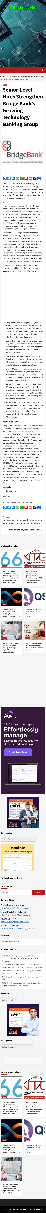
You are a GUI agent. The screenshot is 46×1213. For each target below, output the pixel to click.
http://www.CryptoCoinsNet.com (15, 921)
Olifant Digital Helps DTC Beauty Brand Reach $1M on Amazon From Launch (34, 646)
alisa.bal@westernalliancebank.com (17, 502)
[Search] (42, 70)
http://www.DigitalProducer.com (15, 908)
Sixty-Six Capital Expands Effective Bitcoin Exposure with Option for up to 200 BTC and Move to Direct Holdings (11, 576)
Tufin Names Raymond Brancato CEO (25, 528)
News (5, 84)
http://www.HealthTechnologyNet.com (17, 928)
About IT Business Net (10, 942)
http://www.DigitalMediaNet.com (15, 915)
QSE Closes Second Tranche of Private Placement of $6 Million (33, 612)
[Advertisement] (23, 37)
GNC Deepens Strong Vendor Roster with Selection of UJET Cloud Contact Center (22, 520)
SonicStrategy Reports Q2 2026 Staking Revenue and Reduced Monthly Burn (11, 612)
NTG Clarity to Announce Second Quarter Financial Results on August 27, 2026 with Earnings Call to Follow (34, 576)
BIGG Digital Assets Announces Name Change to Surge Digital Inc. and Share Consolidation (11, 647)
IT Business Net (22, 7)
